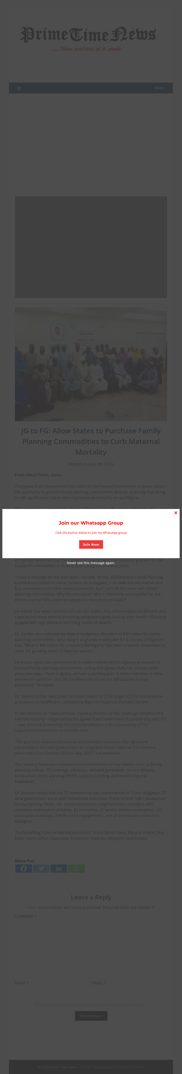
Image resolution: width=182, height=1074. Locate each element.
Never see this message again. (91, 563)
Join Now (91, 544)
